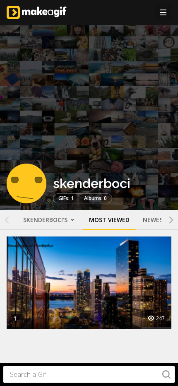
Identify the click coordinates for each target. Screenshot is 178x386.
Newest (155, 220)
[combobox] (89, 374)
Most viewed (109, 220)
